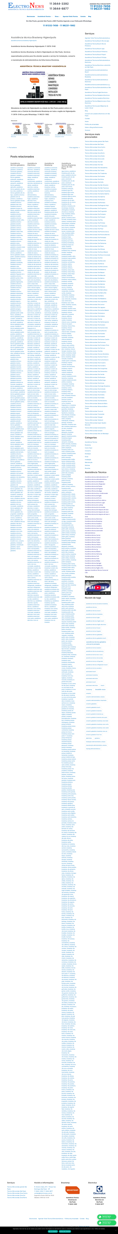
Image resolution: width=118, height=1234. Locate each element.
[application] (98, 587)
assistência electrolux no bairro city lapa (34, 299)
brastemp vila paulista (68, 1084)
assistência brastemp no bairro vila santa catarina (51, 575)
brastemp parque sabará (69, 759)
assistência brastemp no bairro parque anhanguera (50, 498)
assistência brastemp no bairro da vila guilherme (52, 349)
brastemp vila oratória (68, 1078)
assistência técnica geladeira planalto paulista (15, 421)
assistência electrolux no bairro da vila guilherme (33, 349)
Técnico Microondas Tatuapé (94, 417)
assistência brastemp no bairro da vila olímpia (52, 357)
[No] (116, 1230)
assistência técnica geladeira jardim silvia (17, 351)
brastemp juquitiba (67, 645)
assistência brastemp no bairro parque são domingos (51, 508)
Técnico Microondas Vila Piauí (94, 229)
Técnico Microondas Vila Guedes (95, 333)
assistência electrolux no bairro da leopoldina (34, 338)
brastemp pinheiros (67, 782)
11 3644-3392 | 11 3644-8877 (43, 1191)
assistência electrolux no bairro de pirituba (33, 372)
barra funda (68, 186)
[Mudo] (106, 593)
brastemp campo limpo (68, 271)
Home (87, 121)
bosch (102, 685)
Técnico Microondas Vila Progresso (96, 208)
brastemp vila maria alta (68, 1029)
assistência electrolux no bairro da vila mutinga (34, 353)
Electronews (33, 1218)
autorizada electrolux (92, 678)
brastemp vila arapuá (68, 896)
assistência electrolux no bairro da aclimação (33, 303)
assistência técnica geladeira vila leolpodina (17, 488)
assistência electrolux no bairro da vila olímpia (34, 357)
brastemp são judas (67, 840)
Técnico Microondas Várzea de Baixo (96, 403)
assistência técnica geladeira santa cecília (17, 436)
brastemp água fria (67, 190)
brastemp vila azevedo (68, 906)
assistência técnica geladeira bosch (96, 638)
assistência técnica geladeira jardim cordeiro (17, 316)
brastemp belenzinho (68, 235)
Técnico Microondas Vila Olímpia (95, 249)
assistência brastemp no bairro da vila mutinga (52, 353)
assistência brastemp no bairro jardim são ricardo (52, 490)
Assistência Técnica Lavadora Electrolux (97, 98)
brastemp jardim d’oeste (68, 502)
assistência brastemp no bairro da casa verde (51, 318)
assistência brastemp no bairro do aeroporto (51, 380)
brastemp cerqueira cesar (69, 310)
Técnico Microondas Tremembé (94, 414)
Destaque (88, 454)
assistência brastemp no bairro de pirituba (51, 372)
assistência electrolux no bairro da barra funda (34, 311)
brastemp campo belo (68, 270)
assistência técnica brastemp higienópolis (24, 40)
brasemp (47, 622)
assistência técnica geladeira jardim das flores (17, 320)
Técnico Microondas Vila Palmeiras (95, 243)
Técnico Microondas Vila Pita (94, 220)
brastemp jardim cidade (68, 494)
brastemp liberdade (67, 652)
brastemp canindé (67, 281)
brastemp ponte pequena (69, 794)
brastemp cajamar (67, 266)
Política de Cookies (65, 1231)
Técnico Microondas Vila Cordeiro (95, 365)
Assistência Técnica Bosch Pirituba (95, 57)
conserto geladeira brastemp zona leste (97, 721)
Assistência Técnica (91, 442)
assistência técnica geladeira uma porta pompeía (96, 643)
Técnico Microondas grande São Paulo (96, 141)
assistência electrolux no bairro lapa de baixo (34, 494)
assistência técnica (91, 607)
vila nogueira (71, 1169)
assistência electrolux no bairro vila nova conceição (34, 564)
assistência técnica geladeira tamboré (17, 461)
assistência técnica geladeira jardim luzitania (17, 328)
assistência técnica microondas (94, 658)
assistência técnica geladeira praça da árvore (17, 428)
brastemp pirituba (67, 786)
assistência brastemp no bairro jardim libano (52, 475)
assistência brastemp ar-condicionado (50, 179)
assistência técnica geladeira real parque (16, 432)
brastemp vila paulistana (68, 1085)
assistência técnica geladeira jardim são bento (17, 343)
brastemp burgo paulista (68, 258)
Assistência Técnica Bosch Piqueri (95, 54)
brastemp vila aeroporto (68, 869)
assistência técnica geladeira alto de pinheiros (17, 196)
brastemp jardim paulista (69, 577)
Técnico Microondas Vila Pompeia (95, 214)
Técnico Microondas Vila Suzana (95, 176)
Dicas (86, 456)
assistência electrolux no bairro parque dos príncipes (34, 504)
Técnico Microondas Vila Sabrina (95, 197)
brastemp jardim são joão (69, 610)
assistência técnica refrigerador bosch (97, 664)
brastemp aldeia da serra (69, 196)
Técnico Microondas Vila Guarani (95, 336)
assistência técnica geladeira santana (15, 440)
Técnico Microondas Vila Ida (93, 319)
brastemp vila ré (70, 1105)
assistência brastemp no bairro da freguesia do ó (51, 326)
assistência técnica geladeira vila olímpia (16, 508)
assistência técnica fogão (93, 617)
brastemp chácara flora (68, 326)
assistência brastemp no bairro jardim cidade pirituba (51, 471)
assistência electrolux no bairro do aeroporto (33, 380)
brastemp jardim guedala (69, 540)
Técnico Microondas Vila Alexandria (96, 400)
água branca (65, 171)
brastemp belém (69, 233)
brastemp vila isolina (67, 1008)
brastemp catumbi (71, 304)
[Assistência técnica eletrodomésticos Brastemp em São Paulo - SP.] (72, 1190)
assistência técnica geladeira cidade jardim (17, 254)
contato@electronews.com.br (43, 1193)
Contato (87, 118)
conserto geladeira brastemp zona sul (96, 731)
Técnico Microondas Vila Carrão (94, 374)
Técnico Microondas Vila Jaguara (95, 307)
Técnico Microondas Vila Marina (94, 278)
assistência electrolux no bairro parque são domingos (33, 508)
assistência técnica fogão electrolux (96, 624)
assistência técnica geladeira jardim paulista (17, 332)
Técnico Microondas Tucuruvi (94, 411)
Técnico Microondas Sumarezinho (95, 428)
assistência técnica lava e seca (94, 654)
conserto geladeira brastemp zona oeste (97, 727)
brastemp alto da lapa (68, 200)
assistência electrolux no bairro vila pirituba (34, 568)
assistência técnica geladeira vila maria (16, 496)
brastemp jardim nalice (68, 567)
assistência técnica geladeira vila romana (16, 515)
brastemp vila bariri (67, 908)
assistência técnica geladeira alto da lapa (17, 193)
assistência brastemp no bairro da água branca (51, 307)
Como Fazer (88, 448)
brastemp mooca (71, 668)
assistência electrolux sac (34, 589)
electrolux (89, 738)
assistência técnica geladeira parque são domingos (17, 397)
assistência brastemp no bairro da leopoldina (52, 338)
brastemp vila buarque (68, 938)
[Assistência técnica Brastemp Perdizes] (43, 128)
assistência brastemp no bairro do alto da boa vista (51, 384)
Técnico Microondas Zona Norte (95, 153)
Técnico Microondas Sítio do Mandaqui (97, 433)
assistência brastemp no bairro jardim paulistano (52, 483)
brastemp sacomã (70, 809)
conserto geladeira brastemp (94, 710)
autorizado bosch (91, 682)
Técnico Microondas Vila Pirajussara (96, 226)
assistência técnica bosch (93, 610)
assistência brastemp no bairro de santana (51, 376)
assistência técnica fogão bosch (95, 621)
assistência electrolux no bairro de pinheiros (33, 368)
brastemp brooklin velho (68, 256)
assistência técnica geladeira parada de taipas (17, 386)
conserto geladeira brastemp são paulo (96, 717)
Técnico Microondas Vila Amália (94, 398)
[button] (51, 16)
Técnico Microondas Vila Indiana (95, 316)
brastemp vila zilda (67, 1155)
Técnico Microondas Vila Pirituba (95, 223)
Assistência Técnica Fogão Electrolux (96, 92)
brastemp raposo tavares (69, 799)
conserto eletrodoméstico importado (96, 700)
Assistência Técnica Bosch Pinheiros (96, 51)
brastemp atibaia (70, 213)
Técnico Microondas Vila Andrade (95, 389)
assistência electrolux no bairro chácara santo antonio (34, 291)
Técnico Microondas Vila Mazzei (95, 272)
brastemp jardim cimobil (68, 496)
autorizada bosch (91, 671)
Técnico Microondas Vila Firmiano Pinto (97, 345)
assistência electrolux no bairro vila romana (34, 572)
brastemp (89, 689)
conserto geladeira (91, 704)
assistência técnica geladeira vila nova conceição (15, 504)
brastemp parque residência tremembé (68, 753)
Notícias (87, 465)
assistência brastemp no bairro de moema (51, 365)
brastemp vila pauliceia (68, 1082)
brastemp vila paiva (67, 1080)
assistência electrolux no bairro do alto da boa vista (33, 384)
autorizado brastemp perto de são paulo (68, 184)
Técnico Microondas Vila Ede (94, 351)
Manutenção (88, 462)
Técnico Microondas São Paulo (94, 144)
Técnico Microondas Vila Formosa (95, 342)
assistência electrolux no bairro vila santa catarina (34, 575)
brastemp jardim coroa (68, 500)
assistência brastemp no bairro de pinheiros (51, 368)
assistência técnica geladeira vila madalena (16, 492)
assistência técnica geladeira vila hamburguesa (15, 484)
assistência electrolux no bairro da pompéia (33, 345)
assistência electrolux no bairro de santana (33, 376)
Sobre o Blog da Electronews (94, 127)
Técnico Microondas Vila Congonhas (96, 368)
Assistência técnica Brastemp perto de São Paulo (69, 166)
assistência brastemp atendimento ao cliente (52, 183)
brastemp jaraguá (67, 438)
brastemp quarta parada (68, 797)
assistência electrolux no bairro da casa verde (33, 318)
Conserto (88, 451)
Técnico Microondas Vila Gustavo (95, 325)
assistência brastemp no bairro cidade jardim (50, 295)
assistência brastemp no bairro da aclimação (51, 303)
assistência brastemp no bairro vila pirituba (51, 568)
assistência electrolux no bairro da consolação (34, 322)
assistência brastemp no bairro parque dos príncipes (51, 504)
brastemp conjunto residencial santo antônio (69, 380)
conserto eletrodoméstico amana (95, 697)
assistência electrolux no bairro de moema (33, 365)
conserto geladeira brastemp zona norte (97, 724)
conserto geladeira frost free (94, 734)
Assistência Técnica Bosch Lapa (94, 48)
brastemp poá (71, 790)
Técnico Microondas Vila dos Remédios (97, 354)
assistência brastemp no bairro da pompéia (51, 345)
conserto (88, 693)
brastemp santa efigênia (68, 813)
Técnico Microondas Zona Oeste (95, 156)
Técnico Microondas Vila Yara (94, 165)
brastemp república (67, 803)
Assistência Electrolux (32, 164)
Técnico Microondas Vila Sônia (94, 179)
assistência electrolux (33, 173)
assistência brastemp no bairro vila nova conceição (51, 564)
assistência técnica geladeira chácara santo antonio (17, 251)
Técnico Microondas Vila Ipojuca (95, 313)
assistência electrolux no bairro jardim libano (34, 475)
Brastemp (88, 445)
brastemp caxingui (67, 306)
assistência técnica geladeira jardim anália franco (16, 312)
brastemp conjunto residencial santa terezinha (69, 376)
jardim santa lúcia (66, 1159)
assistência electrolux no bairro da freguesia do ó (34, 326)
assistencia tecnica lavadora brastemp (97, 603)
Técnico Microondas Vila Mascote (95, 275)
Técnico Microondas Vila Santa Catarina (97, 194)
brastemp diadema (67, 389)
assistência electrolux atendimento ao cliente (34, 183)
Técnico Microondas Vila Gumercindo (96, 328)
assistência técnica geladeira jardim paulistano (17, 336)
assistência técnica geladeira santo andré (17, 448)
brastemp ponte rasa (67, 795)
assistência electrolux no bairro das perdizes (34, 361)
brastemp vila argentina (68, 898)
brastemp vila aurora (67, 904)
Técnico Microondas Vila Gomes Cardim (97, 339)
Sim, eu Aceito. (53, 1231)
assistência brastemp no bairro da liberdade (51, 341)
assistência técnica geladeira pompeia (16, 425)
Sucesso (87, 130)
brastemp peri (71, 780)
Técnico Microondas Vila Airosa (94, 383)
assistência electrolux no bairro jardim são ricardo (34, 490)
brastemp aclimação (67, 188)
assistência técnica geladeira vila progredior (16, 512)
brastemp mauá (66, 660)
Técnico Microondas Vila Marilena (95, 281)
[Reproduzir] (87, 593)
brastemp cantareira (67, 283)
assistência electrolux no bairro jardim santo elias (34, 486)
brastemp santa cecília (68, 811)
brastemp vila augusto (68, 902)
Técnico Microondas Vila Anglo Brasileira (97, 386)
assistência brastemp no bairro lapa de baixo (51, 494)
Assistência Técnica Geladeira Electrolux (97, 95)
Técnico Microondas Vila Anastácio (95, 392)
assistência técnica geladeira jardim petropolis (17, 339)
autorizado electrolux (92, 685)
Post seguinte (75, 147)
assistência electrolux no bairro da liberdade (33, 341)
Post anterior (12, 147)
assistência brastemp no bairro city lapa (52, 299)
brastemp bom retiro (67, 241)
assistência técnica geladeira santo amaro (17, 444)
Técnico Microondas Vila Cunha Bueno (96, 360)
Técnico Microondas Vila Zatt (94, 162)
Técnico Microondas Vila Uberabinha (96, 167)
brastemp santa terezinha (69, 817)
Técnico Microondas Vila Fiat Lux (95, 348)
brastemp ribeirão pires (68, 805)
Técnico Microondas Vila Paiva (94, 246)
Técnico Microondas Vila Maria (94, 296)
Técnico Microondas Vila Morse (94, 263)
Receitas (87, 468)
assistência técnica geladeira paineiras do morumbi (16, 382)
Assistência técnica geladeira (17, 164)
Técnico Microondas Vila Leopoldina (96, 301)
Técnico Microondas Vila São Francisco (97, 188)
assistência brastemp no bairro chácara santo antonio (51, 291)
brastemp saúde (66, 842)
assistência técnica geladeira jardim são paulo (17, 347)
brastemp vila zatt (70, 1151)
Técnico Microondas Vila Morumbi (95, 261)
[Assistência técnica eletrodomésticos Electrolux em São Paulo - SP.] (99, 1190)
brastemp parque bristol (68, 726)
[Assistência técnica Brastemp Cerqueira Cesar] (65, 128)
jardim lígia (73, 1157)
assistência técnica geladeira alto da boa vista (17, 189)
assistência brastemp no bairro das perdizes (51, 361)
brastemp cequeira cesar (69, 308)
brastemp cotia (69, 386)
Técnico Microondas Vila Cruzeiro (95, 363)
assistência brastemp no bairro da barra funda (52, 311)
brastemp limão (66, 654)
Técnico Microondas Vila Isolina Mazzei (97, 310)
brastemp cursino (66, 387)
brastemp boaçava (67, 239)
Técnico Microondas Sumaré (93, 430)
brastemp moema (67, 664)
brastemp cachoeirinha (68, 262)
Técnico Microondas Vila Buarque (95, 377)
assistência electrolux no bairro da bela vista (34, 314)
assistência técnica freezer (93, 628)
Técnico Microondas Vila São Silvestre (96, 185)
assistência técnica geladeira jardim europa (17, 324)
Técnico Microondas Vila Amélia (94, 395)
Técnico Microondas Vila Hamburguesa (97, 322)
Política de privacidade (92, 124)
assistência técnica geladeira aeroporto (16, 181)
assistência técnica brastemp (94, 614)
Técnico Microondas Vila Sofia (94, 182)
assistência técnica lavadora (93, 647)
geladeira (97, 738)
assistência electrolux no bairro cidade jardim (33, 295)
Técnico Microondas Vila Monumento (96, 266)
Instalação (88, 459)
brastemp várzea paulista (69, 867)
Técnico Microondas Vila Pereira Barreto (97, 234)
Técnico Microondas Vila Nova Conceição (97, 255)
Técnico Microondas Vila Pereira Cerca (97, 231)
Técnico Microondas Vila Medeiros (95, 269)
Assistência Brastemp (49, 164)
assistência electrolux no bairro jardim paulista (34, 479)
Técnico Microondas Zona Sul (94, 150)
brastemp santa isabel (68, 815)
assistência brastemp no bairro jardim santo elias (52, 486)
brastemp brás (66, 250)
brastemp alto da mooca (68, 202)
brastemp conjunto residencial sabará (67, 372)
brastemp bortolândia (68, 242)
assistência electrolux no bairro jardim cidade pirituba (34, 471)
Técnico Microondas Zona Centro (95, 147)
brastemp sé (65, 844)
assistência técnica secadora (94, 668)
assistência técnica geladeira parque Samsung (17, 394)
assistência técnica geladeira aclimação (16, 177)
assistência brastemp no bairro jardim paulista (52, 479)
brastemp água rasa (67, 194)
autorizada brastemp (92, 675)
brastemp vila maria (67, 1027)
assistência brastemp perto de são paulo (69, 173)
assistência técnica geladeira (94, 634)
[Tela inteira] (108, 593)
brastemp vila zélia (67, 1153)
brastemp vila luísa (70, 1024)
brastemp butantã (67, 260)
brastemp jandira (71, 436)
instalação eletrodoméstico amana (95, 741)
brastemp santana (67, 819)
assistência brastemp (51, 173)
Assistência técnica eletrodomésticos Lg (97, 84)
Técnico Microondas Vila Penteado (95, 237)
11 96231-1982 (100, 8)
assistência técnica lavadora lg (94, 651)
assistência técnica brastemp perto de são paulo (69, 177)
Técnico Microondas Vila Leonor (95, 304)
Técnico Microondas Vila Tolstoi (94, 170)
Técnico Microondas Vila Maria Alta (95, 293)
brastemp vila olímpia (68, 1076)
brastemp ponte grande (68, 792)
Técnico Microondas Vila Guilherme (96, 331)
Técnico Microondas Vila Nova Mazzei (96, 252)
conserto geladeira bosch (93, 707)
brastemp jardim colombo (69, 498)
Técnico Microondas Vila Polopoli (95, 217)
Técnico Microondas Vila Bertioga (95, 380)
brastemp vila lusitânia (68, 1026)
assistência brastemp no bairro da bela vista (51, 314)
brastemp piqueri (66, 784)
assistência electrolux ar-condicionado (32, 179)
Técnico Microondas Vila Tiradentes (96, 173)
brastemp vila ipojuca (70, 1006)
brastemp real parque (68, 801)
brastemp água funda (68, 192)
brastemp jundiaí (66, 643)
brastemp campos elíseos (69, 279)
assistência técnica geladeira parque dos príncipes (17, 390)
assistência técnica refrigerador (94, 661)
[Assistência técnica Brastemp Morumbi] (21, 128)
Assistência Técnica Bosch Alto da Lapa (97, 41)
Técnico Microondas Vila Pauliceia (95, 240)
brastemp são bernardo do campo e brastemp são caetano (69, 832)
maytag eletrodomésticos (93, 748)
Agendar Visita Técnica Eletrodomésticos (97, 38)
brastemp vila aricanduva (69, 900)
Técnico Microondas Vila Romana (95, 202)
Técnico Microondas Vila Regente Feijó (97, 205)
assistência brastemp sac (52, 589)
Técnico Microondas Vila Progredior (96, 211)
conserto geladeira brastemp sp (94, 714)
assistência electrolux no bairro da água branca (33, 307)
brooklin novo (14, 541)
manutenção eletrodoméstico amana (96, 745)
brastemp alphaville (67, 198)
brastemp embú (66, 391)
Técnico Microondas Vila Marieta (95, 284)
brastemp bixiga (66, 237)
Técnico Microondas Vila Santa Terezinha (97, 191)
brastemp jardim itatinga (68, 542)
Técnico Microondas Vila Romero (95, 199)
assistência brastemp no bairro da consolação (51, 322)
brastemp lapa (66, 647)
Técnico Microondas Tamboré (94, 420)
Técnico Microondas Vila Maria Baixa (96, 290)
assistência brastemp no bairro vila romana (51, 572)
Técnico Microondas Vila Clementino (96, 371)
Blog (86, 111)
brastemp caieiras (67, 264)
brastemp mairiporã (69, 656)
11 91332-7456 (100, 6)
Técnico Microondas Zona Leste (94, 159)
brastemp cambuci (67, 268)
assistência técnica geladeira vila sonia (16, 519)
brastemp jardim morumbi (69, 565)
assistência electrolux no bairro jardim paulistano (34, 483)
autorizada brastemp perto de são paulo (68, 181)
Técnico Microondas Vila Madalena (95, 298)
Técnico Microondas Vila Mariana (95, 287)
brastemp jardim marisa (68, 563)
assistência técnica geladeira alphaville (16, 185)
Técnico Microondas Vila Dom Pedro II (96, 357)
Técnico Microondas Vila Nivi (94, 258)
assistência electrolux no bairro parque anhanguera (33, 498)
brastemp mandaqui (67, 658)
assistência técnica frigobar (93, 631)
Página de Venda (84, 1226)
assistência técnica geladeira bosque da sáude (16, 208)
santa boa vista (69, 1163)
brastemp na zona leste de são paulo (68, 687)
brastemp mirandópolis (68, 662)
